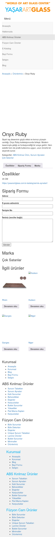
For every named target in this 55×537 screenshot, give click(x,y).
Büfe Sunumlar (14, 424)
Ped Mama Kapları (16, 411)
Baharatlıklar (13, 396)
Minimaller (12, 441)
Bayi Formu (7, 54)
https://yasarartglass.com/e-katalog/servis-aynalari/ (25, 183)
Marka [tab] (37, 165)
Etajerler (11, 399)
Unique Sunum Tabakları (19, 433)
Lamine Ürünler (15, 435)
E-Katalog (6, 48)
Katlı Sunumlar (14, 394)
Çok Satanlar (8, 157)
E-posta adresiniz (10, 203)
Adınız (5, 195)
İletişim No (7, 210)
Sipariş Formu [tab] (24, 165)
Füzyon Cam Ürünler (11, 42)
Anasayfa (6, 25)
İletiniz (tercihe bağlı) (12, 217)
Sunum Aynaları (37, 154)
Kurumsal (12, 369)
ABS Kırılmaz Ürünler (11, 37)
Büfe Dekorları (14, 427)
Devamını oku (10, 306)
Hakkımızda (7, 31)
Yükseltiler (12, 408)
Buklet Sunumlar (15, 405)
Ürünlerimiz (18, 73)
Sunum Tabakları (15, 388)
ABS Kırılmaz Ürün (21, 154)
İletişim (5, 59)
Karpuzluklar (13, 402)
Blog (4, 65)
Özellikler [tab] (10, 165)
